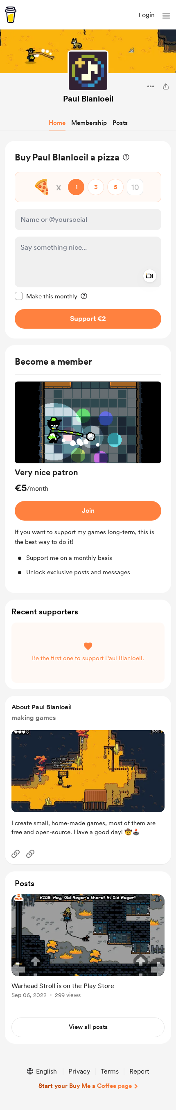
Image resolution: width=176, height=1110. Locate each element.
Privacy (79, 1071)
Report (139, 1071)
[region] (88, 239)
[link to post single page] (88, 947)
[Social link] (15, 854)
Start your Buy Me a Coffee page (85, 1086)
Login (146, 15)
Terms (110, 1071)
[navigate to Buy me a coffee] (10, 15)
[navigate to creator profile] (88, 70)
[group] (88, 479)
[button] (166, 16)
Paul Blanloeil (88, 99)
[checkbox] (46, 296)
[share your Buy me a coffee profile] (165, 86)
